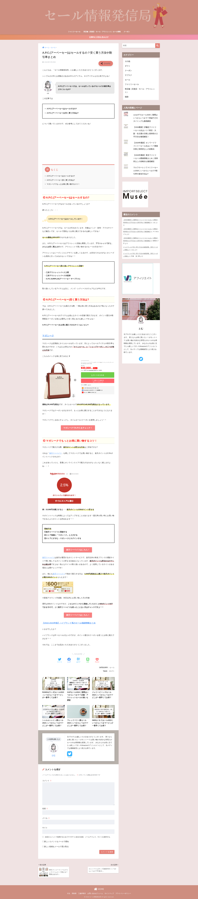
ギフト (127, 66)
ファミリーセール (74, 31)
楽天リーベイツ (55, 453)
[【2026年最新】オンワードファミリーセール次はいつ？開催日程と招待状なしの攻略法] (141, 140)
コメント (47, 781)
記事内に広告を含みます (99, 37)
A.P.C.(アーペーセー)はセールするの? (61, 176)
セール (112, 667)
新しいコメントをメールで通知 (56, 842)
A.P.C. (112, 671)
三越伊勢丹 (82, 893)
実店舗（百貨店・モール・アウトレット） (140, 90)
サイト (45, 828)
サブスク (128, 75)
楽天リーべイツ (48, 558)
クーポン (127, 31)
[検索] (157, 45)
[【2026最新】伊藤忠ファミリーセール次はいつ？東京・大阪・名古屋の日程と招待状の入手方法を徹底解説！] (141, 124)
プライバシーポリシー (123, 893)
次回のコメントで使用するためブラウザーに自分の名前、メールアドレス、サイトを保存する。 (78, 837)
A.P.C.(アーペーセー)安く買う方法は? (61, 180)
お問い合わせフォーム (95, 893)
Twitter (69, 757)
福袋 (126, 97)
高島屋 (74, 893)
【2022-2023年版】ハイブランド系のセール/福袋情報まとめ (69, 623)
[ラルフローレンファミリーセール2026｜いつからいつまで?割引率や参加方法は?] (141, 164)
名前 (45, 809)
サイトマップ (109, 893)
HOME (100, 889)
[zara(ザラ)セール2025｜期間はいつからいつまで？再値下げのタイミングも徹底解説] (141, 112)
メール (46, 818)
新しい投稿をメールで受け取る (56, 847)
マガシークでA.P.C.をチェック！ (77, 428)
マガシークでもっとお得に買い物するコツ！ (63, 184)
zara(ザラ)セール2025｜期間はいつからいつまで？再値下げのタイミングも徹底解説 (145, 118)
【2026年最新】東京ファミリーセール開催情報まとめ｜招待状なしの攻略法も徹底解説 (145, 158)
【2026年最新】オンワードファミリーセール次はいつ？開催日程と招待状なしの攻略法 (145, 146)
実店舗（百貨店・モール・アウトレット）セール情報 (102, 31)
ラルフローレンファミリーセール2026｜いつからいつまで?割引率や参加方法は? (145, 171)
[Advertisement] (78, 142)
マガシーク (48, 335)
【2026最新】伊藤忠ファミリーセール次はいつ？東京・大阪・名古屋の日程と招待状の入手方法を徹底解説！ (145, 132)
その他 (127, 61)
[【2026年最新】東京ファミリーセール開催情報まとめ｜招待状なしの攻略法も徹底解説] (141, 152)
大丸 (68, 893)
